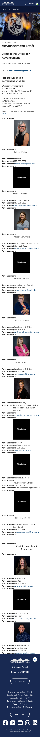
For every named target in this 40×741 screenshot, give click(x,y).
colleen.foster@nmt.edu (24, 164)
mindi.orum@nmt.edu (23, 586)
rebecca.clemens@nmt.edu (26, 532)
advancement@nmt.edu (20, 71)
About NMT (24, 698)
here (4, 113)
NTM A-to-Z (27, 707)
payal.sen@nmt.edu (22, 450)
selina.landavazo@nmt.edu (25, 618)
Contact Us (20, 681)
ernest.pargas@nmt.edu (24, 653)
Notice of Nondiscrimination (17, 705)
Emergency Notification (16, 701)
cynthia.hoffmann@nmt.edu (26, 332)
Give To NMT (20, 714)
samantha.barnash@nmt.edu (27, 415)
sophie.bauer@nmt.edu (24, 374)
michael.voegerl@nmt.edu (25, 205)
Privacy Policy (23, 695)
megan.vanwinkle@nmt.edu (26, 248)
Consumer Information (16, 692)
